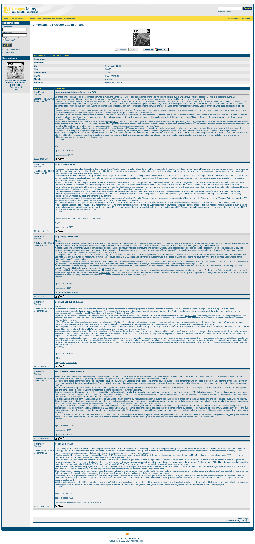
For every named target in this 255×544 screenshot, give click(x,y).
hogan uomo (126, 106)
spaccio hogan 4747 (64, 435)
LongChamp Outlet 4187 (66, 362)
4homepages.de (138, 541)
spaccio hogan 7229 (64, 498)
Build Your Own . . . (18, 19)
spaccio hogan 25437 (64, 284)
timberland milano (77, 185)
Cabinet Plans (35, 19)
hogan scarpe (124, 340)
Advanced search (225, 11)
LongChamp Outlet (176, 331)
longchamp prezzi (95, 248)
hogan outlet (104, 272)
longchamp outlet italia (73, 311)
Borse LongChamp (96, 207)
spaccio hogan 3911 (64, 353)
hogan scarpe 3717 (64, 155)
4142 (57, 146)
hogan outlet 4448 (63, 288)
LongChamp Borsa (233, 257)
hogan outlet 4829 (63, 430)
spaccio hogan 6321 (64, 493)
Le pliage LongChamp (149, 469)
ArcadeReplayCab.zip (236, 521)
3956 (57, 358)
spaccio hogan (209, 207)
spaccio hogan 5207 (64, 227)
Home (5, 19)
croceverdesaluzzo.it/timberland (220, 133)
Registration (9, 52)
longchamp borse (212, 193)
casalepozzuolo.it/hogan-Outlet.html (77, 99)
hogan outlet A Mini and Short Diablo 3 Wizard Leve (78, 502)
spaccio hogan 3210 (64, 151)
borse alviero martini (130, 376)
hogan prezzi (112, 121)
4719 (57, 223)
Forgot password (12, 50)
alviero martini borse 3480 (66, 293)
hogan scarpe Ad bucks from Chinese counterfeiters (78, 218)
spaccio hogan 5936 (64, 426)
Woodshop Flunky (113, 82)
